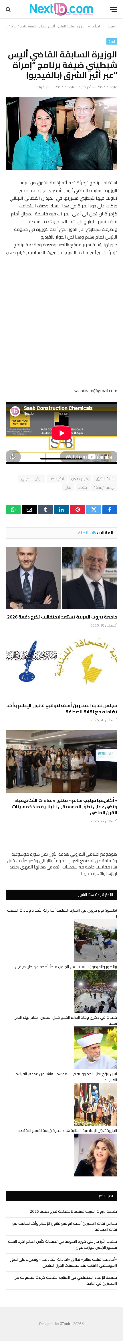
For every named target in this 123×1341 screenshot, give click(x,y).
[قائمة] (113, 9)
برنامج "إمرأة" (104, 487)
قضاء (82, 487)
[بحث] (9, 9)
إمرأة (112, 41)
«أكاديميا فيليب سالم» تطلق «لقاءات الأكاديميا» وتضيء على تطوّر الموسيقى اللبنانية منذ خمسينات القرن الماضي (64, 806)
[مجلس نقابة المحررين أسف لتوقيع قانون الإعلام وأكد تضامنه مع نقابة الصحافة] (61, 666)
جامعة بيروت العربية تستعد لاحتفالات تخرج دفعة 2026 (62, 617)
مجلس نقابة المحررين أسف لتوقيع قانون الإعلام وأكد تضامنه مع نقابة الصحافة (62, 708)
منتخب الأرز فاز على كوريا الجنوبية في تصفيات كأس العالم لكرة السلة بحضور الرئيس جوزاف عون (62, 1244)
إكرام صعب (79, 478)
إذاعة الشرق (105, 478)
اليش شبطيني (31, 478)
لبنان (68, 487)
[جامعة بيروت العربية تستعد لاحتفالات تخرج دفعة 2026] (61, 578)
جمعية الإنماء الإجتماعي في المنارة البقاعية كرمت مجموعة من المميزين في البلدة (65, 1280)
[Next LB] (61, 9)
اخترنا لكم (56, 478)
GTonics (66, 1323)
